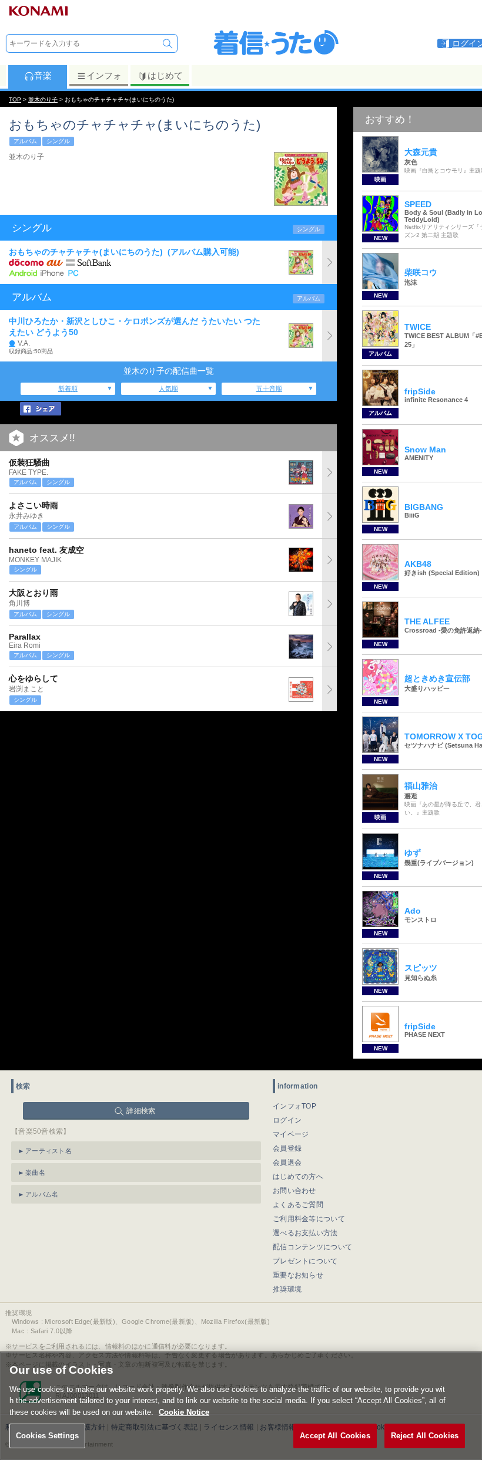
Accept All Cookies (335, 1435)
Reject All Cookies (424, 1435)
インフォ (104, 75)
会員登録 (287, 1148)
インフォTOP (294, 1106)
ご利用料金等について (309, 1219)
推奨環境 (287, 1289)
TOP (15, 99)
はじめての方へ (298, 1176)
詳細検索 (140, 1111)
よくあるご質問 (298, 1205)
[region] (241, 1405)
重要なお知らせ (298, 1275)
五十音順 (269, 388)
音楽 (43, 75)
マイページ (291, 1134)
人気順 (168, 388)
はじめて (165, 75)
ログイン (287, 1120)
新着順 (68, 388)
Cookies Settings (47, 1435)
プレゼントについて (305, 1261)
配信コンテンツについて (312, 1247)
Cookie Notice (184, 1412)
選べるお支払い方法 (305, 1233)
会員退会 (287, 1162)
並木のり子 (43, 99)
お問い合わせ (294, 1191)
